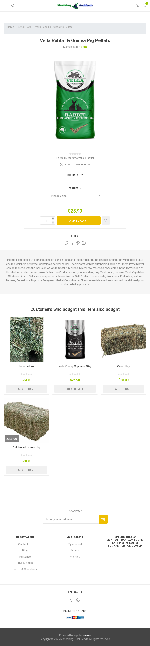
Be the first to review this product (75, 157)
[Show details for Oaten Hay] (123, 339)
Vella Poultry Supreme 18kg (75, 366)
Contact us (25, 544)
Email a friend (84, 243)
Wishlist (75, 556)
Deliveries (25, 556)
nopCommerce (82, 635)
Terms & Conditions (25, 569)
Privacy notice (25, 563)
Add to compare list (77, 164)
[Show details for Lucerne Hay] (26, 339)
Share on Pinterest (78, 243)
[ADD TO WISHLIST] (106, 220)
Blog (25, 550)
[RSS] (78, 599)
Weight (73, 187)
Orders (75, 550)
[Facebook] (71, 599)
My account (75, 544)
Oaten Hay (123, 366)
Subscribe (103, 519)
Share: (75, 235)
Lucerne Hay (26, 366)
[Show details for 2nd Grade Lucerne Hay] (26, 420)
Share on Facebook (72, 243)
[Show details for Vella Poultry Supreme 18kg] (75, 339)
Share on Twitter (66, 243)
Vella (84, 46)
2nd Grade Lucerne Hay (26, 447)
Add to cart (78, 220)
